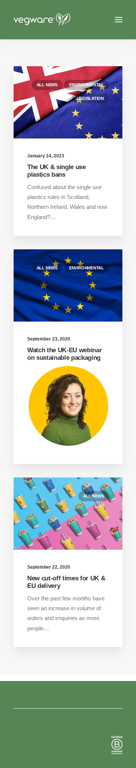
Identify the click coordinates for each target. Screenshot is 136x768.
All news (47, 84)
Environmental (86, 84)
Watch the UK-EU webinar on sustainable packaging (64, 354)
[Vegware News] (56, 19)
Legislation (90, 98)
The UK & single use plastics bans (56, 170)
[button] (118, 19)
